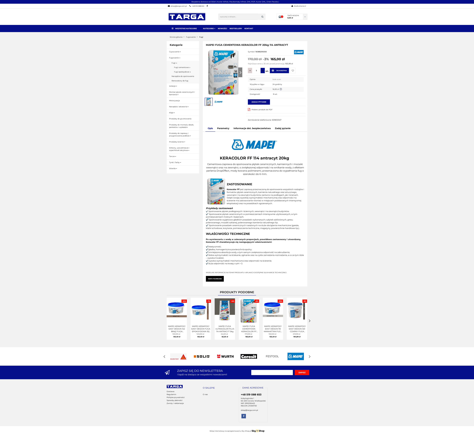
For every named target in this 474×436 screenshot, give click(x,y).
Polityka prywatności (176, 397)
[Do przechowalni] (293, 70)
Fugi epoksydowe (182, 72)
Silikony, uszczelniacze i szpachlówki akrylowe (179, 149)
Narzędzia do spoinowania (183, 76)
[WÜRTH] (225, 356)
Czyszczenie (174, 52)
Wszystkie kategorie (186, 28)
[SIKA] (178, 356)
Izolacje (172, 86)
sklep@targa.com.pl (179, 6)
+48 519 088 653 (198, 6)
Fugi (174, 63)
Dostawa (170, 391)
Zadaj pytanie (259, 102)
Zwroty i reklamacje (175, 403)
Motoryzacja (174, 100)
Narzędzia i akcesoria (178, 107)
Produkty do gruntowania (180, 119)
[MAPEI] (299, 52)
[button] (209, 388)
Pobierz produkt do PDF (262, 109)
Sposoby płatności (174, 400)
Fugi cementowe (181, 67)
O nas (205, 394)
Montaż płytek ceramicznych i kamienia (182, 93)
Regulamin (171, 394)
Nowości (222, 28)
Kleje (171, 113)
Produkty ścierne (176, 142)
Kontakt (248, 28)
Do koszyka (281, 70)
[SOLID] (202, 356)
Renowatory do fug (180, 81)
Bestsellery (236, 28)
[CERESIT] (248, 356)
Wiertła (172, 168)
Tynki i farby (174, 162)
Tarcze (172, 156)
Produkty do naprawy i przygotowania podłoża (179, 134)
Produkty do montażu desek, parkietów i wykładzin (181, 126)
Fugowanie (174, 58)
